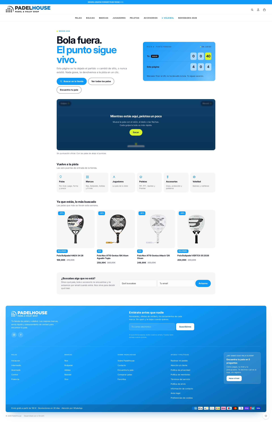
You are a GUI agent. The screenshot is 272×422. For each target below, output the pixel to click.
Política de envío (178, 384)
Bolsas (90, 18)
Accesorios (151, 18)
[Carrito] (264, 10)
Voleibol (169, 18)
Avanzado (15, 370)
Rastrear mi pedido (179, 361)
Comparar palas (125, 374)
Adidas (67, 370)
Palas (78, 18)
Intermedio (16, 365)
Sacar (136, 132)
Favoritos (122, 379)
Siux (66, 379)
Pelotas (134, 18)
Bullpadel (68, 365)
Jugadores (119, 18)
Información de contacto (182, 388)
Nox (66, 361)
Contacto (122, 365)
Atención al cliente (179, 365)
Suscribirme (185, 326)
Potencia (15, 379)
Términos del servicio (180, 379)
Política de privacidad (180, 370)
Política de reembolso (180, 374)
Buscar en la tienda (73, 81)
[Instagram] (14, 335)
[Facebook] (20, 335)
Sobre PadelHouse (126, 361)
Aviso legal (175, 393)
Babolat (67, 374)
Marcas (103, 18)
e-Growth (40, 416)
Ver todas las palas (101, 81)
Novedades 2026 (187, 18)
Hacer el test (234, 378)
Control (14, 374)
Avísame (203, 283)
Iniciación (15, 361)
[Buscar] (252, 10)
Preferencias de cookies (182, 398)
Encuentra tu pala (69, 89)
